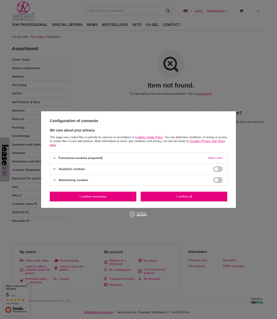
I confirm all (184, 196)
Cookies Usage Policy (149, 137)
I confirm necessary (93, 196)
